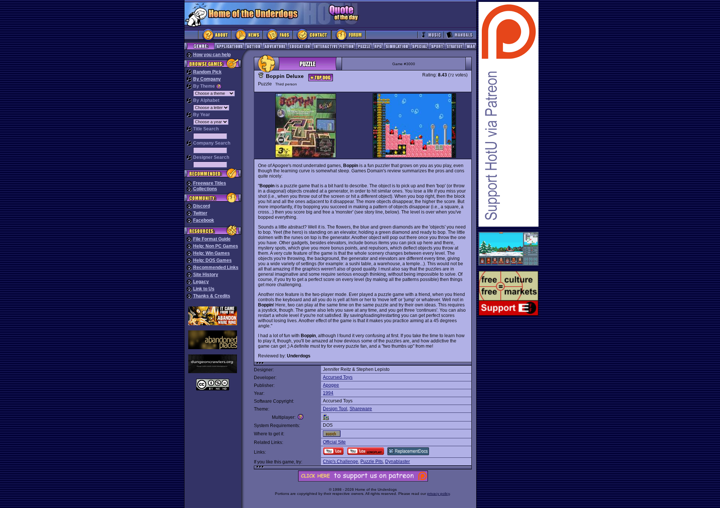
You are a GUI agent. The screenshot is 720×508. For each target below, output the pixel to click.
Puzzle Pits (371, 461)
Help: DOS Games (212, 260)
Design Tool (335, 408)
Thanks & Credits (211, 296)
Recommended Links (215, 267)
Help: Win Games (211, 253)
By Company (207, 79)
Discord (201, 206)
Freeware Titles (209, 183)
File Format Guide (212, 239)
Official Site (334, 442)
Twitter (200, 213)
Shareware (361, 408)
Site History (205, 274)
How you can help (212, 54)
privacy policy (438, 494)
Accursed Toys (337, 377)
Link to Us (203, 288)
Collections (205, 188)
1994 (328, 393)
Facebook (203, 220)
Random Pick (207, 72)
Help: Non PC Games (215, 246)
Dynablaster (397, 461)
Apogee (331, 385)
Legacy (201, 281)
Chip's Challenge (340, 461)
